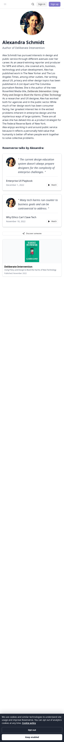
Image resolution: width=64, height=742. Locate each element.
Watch (54, 185)
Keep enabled (32, 737)
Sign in (41, 4)
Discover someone (34, 233)
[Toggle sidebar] (5, 4)
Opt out (32, 730)
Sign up (54, 4)
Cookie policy (29, 723)
